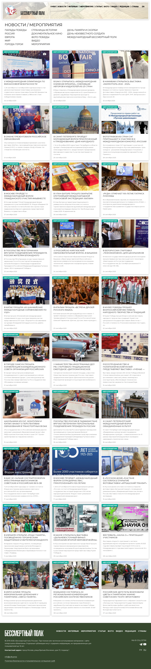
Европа (10, 37)
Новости (62, 7)
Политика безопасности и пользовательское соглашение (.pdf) (30, 661)
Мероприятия (86, 7)
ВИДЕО (119, 631)
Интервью (73, 7)
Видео (114, 7)
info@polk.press (11, 657)
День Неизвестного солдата (86, 34)
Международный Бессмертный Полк (92, 37)
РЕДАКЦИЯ (130, 631)
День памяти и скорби (82, 30)
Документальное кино (47, 34)
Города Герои (14, 44)
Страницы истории (44, 30)
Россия (10, 34)
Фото (106, 7)
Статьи (98, 7)
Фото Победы (40, 37)
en (143, 7)
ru (144, 650)
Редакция (124, 7)
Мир (7, 41)
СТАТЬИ (102, 631)
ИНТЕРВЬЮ (73, 631)
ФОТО (111, 631)
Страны (135, 7)
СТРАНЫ (142, 631)
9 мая (53, 7)
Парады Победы (16, 30)
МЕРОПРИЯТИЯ (88, 631)
